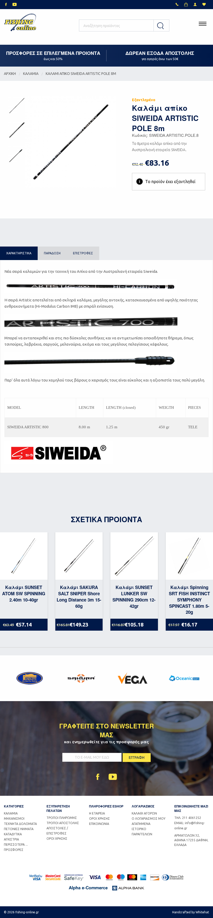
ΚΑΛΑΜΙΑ (11, 813)
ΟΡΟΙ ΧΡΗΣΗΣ (56, 838)
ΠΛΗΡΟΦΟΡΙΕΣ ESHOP (106, 806)
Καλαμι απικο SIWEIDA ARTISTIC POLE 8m (81, 74)
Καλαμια (30, 74)
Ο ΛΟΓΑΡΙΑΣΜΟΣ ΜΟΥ (148, 818)
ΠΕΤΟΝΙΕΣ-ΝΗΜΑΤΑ (19, 829)
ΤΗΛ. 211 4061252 (187, 817)
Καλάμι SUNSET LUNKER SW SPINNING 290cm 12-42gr (134, 596)
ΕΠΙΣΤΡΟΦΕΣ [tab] (83, 253)
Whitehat (202, 912)
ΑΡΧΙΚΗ (10, 74)
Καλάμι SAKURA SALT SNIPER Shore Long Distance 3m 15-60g (79, 596)
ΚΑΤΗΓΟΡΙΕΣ (14, 806)
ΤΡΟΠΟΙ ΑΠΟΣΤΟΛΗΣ (62, 823)
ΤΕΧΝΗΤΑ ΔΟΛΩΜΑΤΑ (20, 823)
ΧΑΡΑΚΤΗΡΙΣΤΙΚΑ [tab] (18, 253)
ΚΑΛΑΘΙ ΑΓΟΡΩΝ (144, 813)
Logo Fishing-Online (20, 23)
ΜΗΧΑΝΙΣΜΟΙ (14, 818)
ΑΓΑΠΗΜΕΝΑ (141, 823)
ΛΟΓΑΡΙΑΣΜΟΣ (143, 806)
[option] (29, 678)
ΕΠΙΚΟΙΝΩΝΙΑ (99, 823)
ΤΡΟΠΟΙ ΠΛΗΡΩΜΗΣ (61, 817)
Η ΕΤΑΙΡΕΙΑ (97, 813)
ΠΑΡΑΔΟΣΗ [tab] (52, 253)
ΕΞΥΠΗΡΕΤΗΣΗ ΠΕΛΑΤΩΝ (58, 808)
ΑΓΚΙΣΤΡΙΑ (11, 839)
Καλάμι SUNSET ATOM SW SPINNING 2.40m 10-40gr (23, 593)
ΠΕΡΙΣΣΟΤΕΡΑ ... (16, 844)
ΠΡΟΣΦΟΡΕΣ (13, 849)
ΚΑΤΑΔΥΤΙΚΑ (13, 834)
